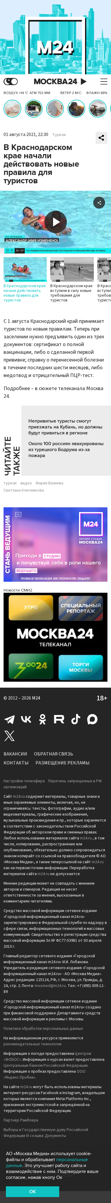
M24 (36, 698)
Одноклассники (43, 719)
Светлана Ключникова (24, 490)
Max (92, 719)
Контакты (16, 763)
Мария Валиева (49, 483)
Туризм (59, 135)
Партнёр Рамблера (21, 1120)
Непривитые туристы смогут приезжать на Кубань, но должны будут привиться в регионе (65, 427)
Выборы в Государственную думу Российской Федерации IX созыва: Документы (46, 1133)
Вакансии (15, 754)
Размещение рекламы (63, 763)
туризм (10, 483)
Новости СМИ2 (18, 590)
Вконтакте (26, 719)
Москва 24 (55, 81)
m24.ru (19, 797)
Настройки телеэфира (24, 781)
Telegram (9, 719)
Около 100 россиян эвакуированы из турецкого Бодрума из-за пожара (66, 450)
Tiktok (76, 719)
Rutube (59, 719)
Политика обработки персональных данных (43, 1029)
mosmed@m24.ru (50, 986)
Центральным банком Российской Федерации (46, 1066)
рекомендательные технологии (33, 1044)
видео (26, 483)
